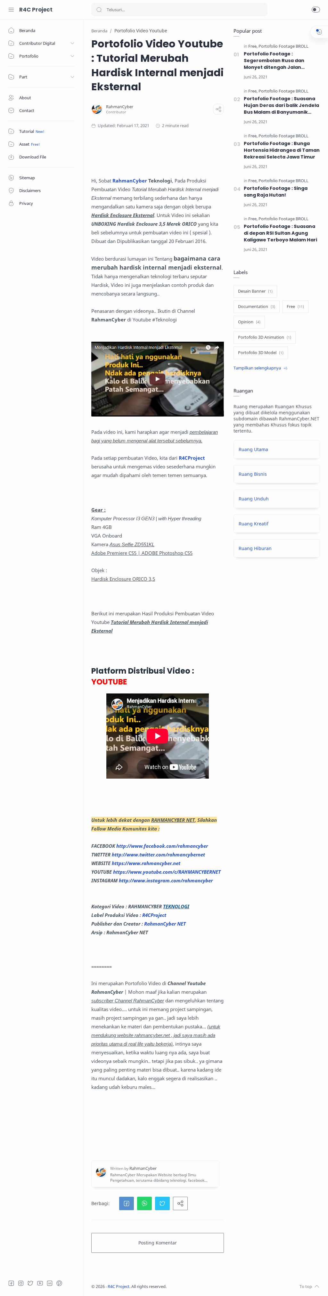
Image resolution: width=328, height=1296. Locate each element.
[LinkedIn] (49, 1283)
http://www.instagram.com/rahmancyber (166, 880)
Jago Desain (209, 1286)
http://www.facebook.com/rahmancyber (162, 846)
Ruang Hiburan (255, 548)
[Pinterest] (59, 1283)
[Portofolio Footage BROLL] (283, 46)
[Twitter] (30, 1283)
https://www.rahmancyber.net (146, 863)
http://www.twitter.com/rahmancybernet (158, 854)
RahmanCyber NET (165, 923)
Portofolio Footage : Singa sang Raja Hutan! (276, 191)
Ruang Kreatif (253, 524)
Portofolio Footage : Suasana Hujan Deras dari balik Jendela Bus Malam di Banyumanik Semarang (281, 105)
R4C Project (36, 9)
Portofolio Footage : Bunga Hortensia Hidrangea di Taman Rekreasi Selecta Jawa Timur (282, 150)
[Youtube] (40, 1283)
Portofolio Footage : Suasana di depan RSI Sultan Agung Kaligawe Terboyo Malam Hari (280, 233)
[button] (316, 9)
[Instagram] (21, 1283)
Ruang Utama (253, 449)
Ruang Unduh (254, 499)
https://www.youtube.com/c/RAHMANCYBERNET (167, 872)
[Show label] (260, 368)
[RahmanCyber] (119, 106)
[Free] (253, 46)
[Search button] (99, 9)
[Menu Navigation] (11, 9)
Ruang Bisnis (253, 474)
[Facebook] (11, 1283)
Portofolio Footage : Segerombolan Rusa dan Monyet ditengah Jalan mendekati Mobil (274, 61)
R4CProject (154, 915)
